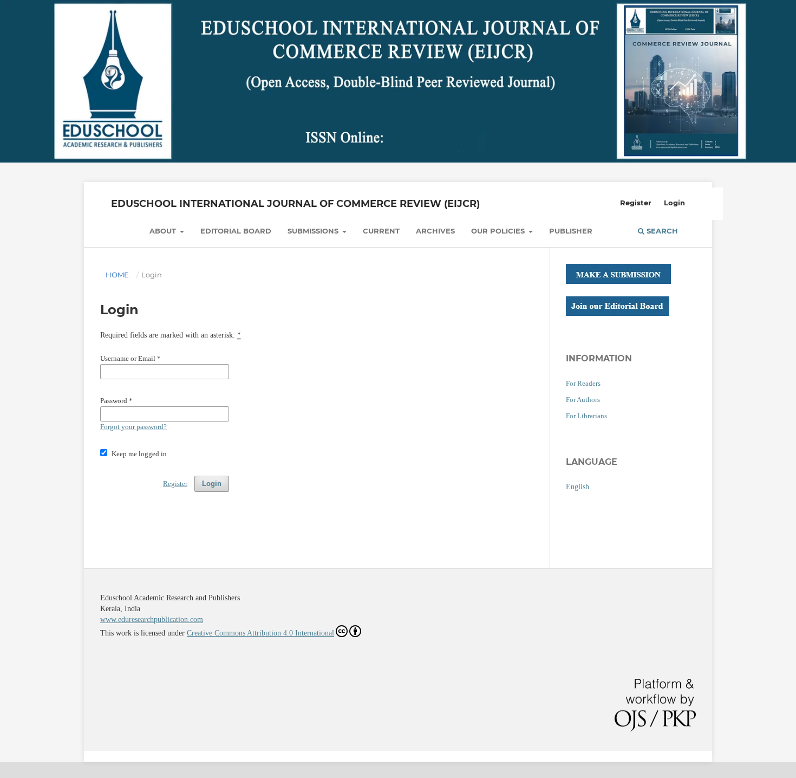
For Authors (583, 400)
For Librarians (586, 416)
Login (674, 202)
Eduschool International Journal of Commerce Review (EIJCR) (295, 204)
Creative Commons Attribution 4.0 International (260, 633)
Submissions (314, 230)
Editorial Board (235, 230)
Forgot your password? (133, 427)
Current (381, 230)
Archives (435, 230)
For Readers (583, 383)
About (163, 230)
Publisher (570, 230)
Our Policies (499, 230)
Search (661, 230)
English (577, 487)
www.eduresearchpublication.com (151, 619)
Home (117, 274)
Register (635, 202)
